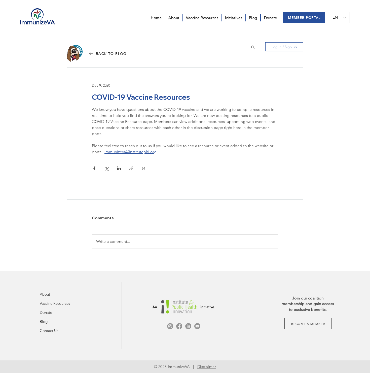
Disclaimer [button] (206, 366)
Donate (46, 312)
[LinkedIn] (188, 326)
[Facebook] (179, 326)
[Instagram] (170, 326)
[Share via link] (131, 168)
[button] (233, 17)
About (45, 294)
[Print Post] (143, 168)
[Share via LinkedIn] (119, 168)
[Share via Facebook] (94, 168)
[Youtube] (197, 326)
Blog (44, 321)
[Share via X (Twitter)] (106, 168)
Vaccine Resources (55, 303)
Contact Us (49, 330)
